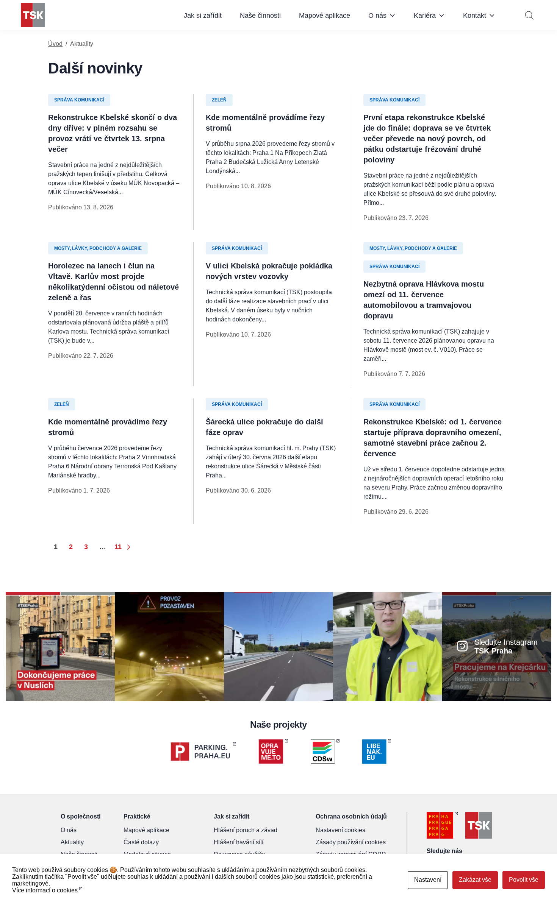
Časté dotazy (141, 842)
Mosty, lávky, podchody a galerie (98, 248)
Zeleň (219, 100)
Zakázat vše (475, 879)
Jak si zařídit (203, 15)
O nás (377, 15)
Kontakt (474, 15)
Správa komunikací (79, 100)
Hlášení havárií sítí (238, 842)
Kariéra (425, 15)
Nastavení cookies (340, 830)
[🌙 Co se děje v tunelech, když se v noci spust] (169, 646)
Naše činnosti (260, 15)
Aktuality (72, 842)
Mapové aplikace (324, 15)
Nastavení (427, 879)
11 (118, 546)
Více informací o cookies (45, 890)
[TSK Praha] (33, 15)
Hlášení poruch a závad (245, 830)
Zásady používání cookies (351, 842)
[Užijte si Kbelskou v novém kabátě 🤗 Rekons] (278, 646)
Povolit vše (523, 879)
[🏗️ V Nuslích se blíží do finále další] (60, 646)
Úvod (55, 44)
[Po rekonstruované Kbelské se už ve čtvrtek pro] (387, 646)
